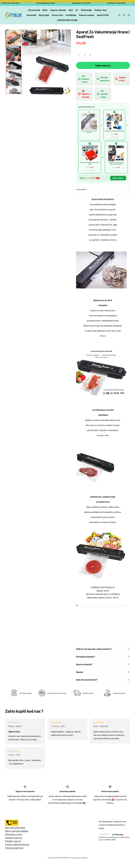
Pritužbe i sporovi (13, 841)
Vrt (76, 10)
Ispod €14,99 (103, 15)
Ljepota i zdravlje (58, 10)
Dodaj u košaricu (118, 178)
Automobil (31, 15)
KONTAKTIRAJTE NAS (67, 20)
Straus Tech (57, 15)
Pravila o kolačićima (14, 847)
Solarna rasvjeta (86, 15)
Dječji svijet (44, 15)
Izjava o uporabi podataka (16, 831)
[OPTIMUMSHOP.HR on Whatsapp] (117, 834)
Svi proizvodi (34, 10)
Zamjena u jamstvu (13, 837)
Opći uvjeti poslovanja (15, 827)
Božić (44, 10)
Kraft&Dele (71, 15)
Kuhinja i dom (100, 10)
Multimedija (86, 10)
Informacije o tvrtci (13, 834)
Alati (70, 10)
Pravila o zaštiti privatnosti (17, 844)
